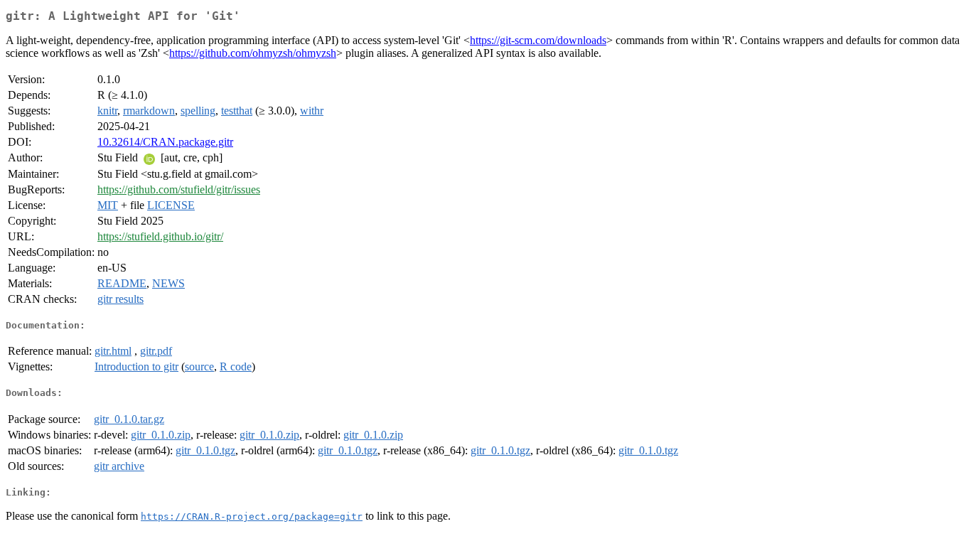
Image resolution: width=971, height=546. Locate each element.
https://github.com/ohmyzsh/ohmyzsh (252, 53)
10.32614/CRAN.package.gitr (165, 142)
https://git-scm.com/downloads (538, 40)
